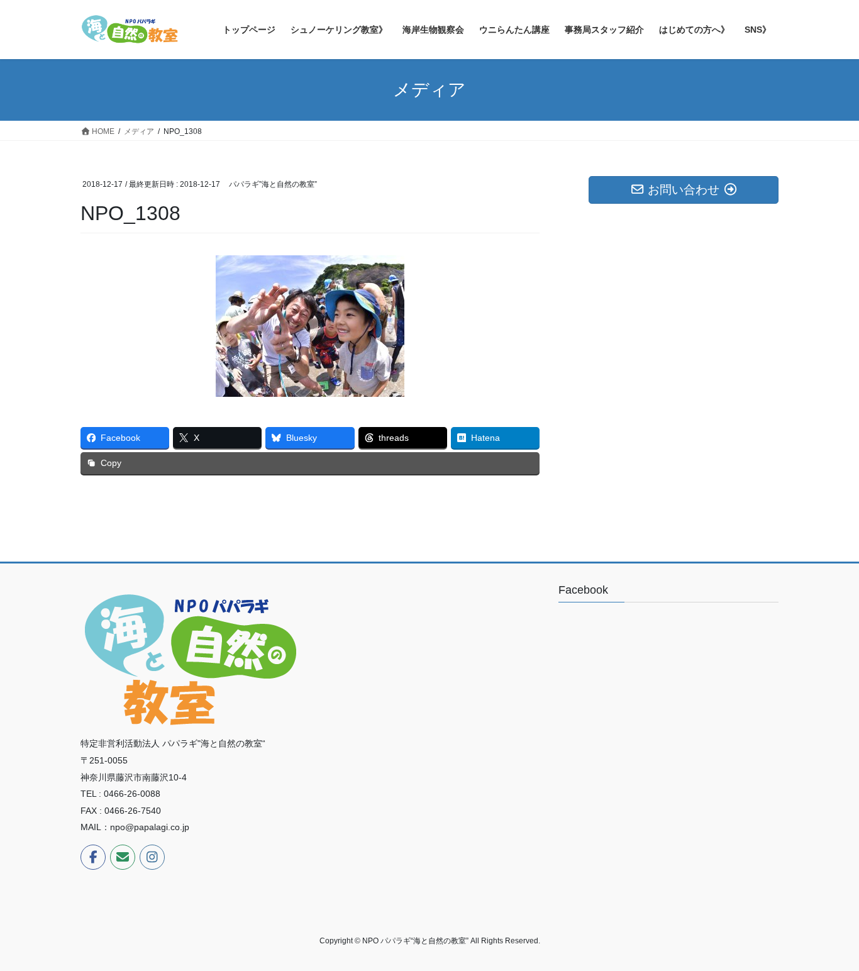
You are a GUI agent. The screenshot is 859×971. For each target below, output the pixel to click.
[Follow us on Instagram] (152, 857)
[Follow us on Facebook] (93, 857)
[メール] (122, 857)
